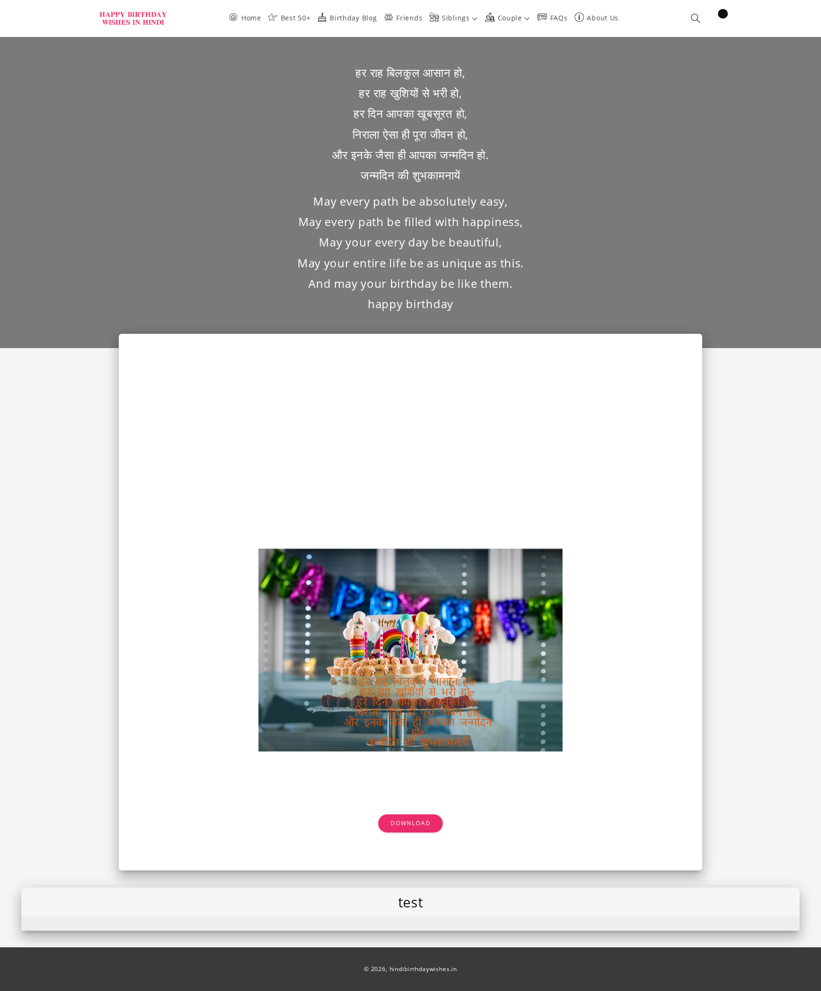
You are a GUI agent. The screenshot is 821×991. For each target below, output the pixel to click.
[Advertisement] (410, 428)
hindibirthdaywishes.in (423, 968)
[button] (458, 18)
